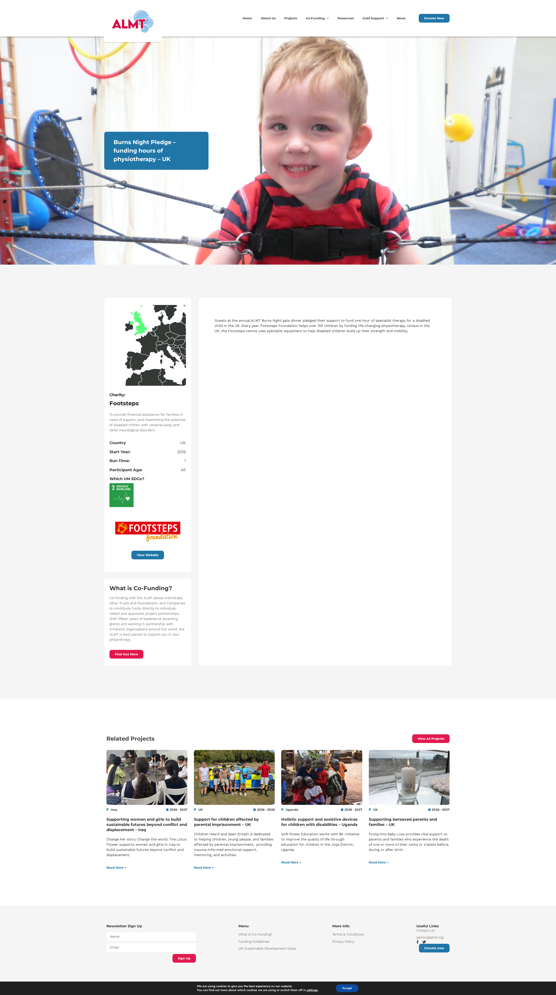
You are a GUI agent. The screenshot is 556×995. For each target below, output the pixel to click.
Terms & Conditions (348, 934)
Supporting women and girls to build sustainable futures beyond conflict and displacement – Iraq (146, 824)
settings (312, 990)
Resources (346, 18)
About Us (268, 18)
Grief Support (373, 18)
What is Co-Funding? (255, 934)
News (401, 18)
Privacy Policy (343, 941)
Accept (347, 988)
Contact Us (425, 930)
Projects (290, 18)
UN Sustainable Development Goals (267, 948)
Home (247, 18)
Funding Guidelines (253, 941)
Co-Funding (315, 18)
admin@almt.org (429, 937)
